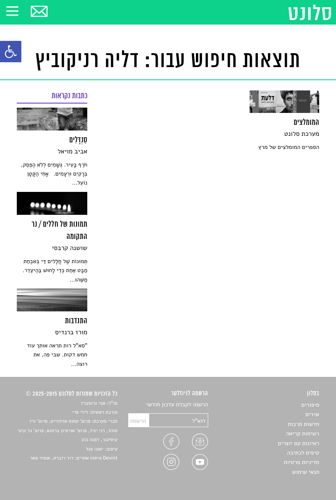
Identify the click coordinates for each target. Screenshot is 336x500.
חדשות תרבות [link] (303, 424)
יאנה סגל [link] (94, 449)
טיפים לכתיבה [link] (303, 453)
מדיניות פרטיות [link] (301, 462)
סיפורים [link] (310, 405)
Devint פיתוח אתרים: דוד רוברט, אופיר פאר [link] (73, 458)
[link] (10, 51)
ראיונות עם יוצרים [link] (298, 443)
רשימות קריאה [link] (302, 433)
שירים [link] (312, 414)
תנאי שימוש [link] (305, 472)
